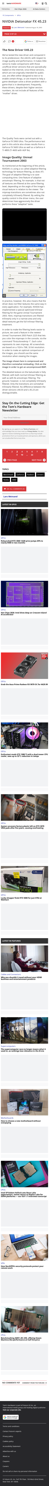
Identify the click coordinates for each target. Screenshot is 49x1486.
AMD (14, 480)
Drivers (40, 474)
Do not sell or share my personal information (20, 1471)
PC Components (8, 15)
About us (6, 1456)
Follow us (30, 41)
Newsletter (42, 41)
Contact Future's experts (12, 1431)
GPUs (19, 15)
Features (6, 28)
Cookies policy (8, 1441)
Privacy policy (8, 1436)
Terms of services (30, 429)
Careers (6, 1466)
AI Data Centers (39, 9)
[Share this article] (4, 41)
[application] (24, 223)
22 (32, 455)
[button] (46, 3)
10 (22, 455)
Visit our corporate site (12, 1410)
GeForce (20, 474)
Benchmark (8, 474)
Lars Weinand (19, 27)
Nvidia (6, 480)
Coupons (6, 1461)
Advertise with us (9, 1451)
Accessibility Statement (11, 1446)
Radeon (30, 474)
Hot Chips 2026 (20, 9)
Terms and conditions (11, 1426)
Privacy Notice (32, 431)
